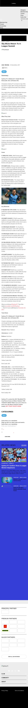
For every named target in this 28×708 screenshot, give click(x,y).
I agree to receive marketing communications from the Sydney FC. (14, 432)
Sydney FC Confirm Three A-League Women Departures (13, 467)
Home (3, 41)
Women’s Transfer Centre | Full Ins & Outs (19, 480)
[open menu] (1, 19)
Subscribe (7, 436)
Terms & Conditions (19, 690)
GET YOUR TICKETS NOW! (13, 406)
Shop (1, 28)
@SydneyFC (14, 304)
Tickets (2, 24)
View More (24, 445)
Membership (3, 22)
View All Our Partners (14, 656)
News (7, 41)
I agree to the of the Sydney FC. (14, 428)
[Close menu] (25, 700)
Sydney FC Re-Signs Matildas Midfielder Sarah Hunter (19, 489)
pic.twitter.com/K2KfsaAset (12, 306)
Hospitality (3, 26)
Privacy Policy (13, 428)
